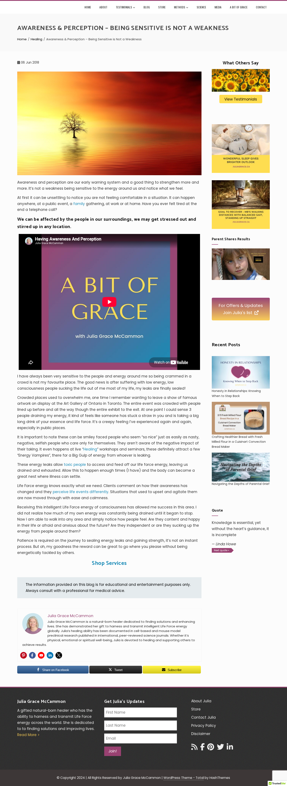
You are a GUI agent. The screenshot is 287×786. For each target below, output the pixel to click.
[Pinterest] (23, 655)
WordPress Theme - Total (183, 778)
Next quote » (221, 550)
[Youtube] (41, 655)
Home (87, 7)
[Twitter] (58, 655)
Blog (147, 7)
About (103, 7)
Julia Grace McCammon (41, 701)
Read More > (28, 734)
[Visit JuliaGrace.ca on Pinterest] (210, 748)
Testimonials (124, 7)
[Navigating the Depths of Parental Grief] (241, 467)
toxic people (75, 464)
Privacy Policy (203, 725)
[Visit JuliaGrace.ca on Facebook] (202, 748)
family (79, 203)
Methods (179, 7)
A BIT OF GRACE (239, 7)
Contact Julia (203, 717)
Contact (261, 7)
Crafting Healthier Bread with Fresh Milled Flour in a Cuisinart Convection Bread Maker (239, 442)
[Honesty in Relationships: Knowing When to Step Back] (241, 372)
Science (201, 7)
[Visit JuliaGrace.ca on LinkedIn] (230, 748)
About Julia (201, 701)
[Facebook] (32, 655)
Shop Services (109, 563)
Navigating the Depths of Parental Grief (241, 484)
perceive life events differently (80, 491)
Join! (112, 751)
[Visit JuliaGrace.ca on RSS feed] (194, 748)
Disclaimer (200, 733)
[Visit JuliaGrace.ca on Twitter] (220, 748)
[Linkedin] (50, 655)
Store (162, 7)
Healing (90, 449)
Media (218, 7)
